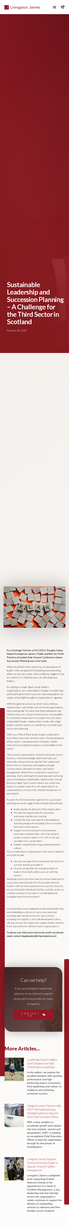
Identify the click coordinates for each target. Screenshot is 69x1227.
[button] (54, 7)
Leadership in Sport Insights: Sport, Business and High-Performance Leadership (42, 1063)
